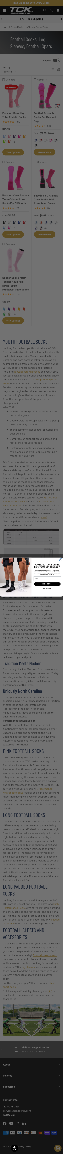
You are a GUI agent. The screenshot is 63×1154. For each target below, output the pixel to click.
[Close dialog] (60, 559)
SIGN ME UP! (47, 584)
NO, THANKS (47, 588)
